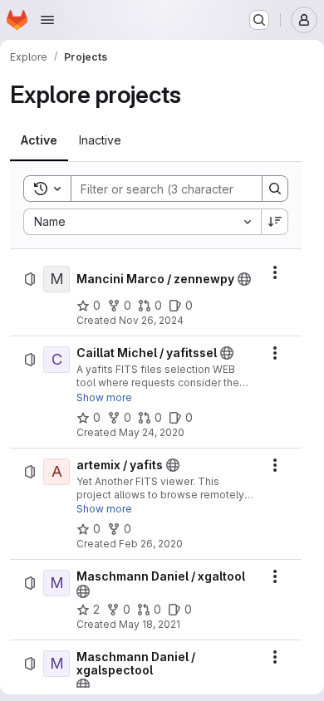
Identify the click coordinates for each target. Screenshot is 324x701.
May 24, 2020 (151, 432)
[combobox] (142, 221)
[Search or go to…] (259, 20)
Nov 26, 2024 (151, 320)
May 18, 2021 (149, 624)
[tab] (39, 140)
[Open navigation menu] (47, 20)
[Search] (275, 188)
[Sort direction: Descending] (275, 221)
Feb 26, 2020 (151, 543)
